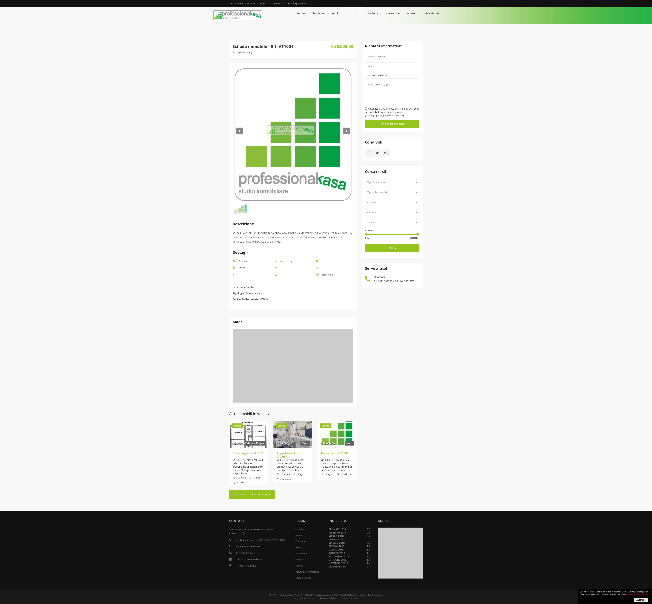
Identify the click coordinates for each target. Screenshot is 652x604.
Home (301, 13)
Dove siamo (431, 13)
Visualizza (241, 482)
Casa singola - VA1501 (248, 453)
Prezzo (369, 230)
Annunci (299, 535)
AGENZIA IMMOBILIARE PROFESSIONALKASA (248, 3)
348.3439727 (407, 281)
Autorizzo (641, 600)
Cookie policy (313, 598)
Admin (357, 598)
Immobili (353, 13)
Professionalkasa (246, 565)
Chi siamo (318, 13)
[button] (392, 182)
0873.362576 (278, 3)
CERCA (392, 248)
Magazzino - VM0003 (335, 453)
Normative (392, 13)
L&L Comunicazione (342, 598)
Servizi (336, 13)
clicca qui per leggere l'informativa (384, 115)
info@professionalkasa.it (301, 3)
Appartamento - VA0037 (288, 454)
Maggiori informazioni (638, 594)
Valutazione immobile (307, 571)
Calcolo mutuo (303, 577)
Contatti (299, 565)
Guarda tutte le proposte (252, 494)
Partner (411, 13)
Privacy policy (298, 598)
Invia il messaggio (392, 124)
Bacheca (373, 13)
